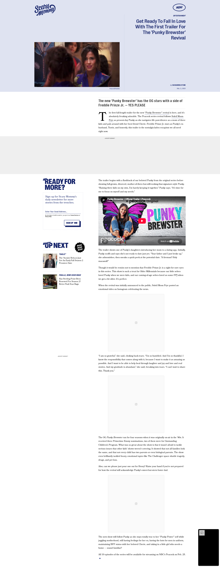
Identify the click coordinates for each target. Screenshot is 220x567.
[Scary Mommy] (45, 9)
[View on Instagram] (136, 322)
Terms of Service (74, 215)
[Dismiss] (216, 531)
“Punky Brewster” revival (157, 112)
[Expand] (201, 531)
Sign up (69, 223)
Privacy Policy (48, 216)
